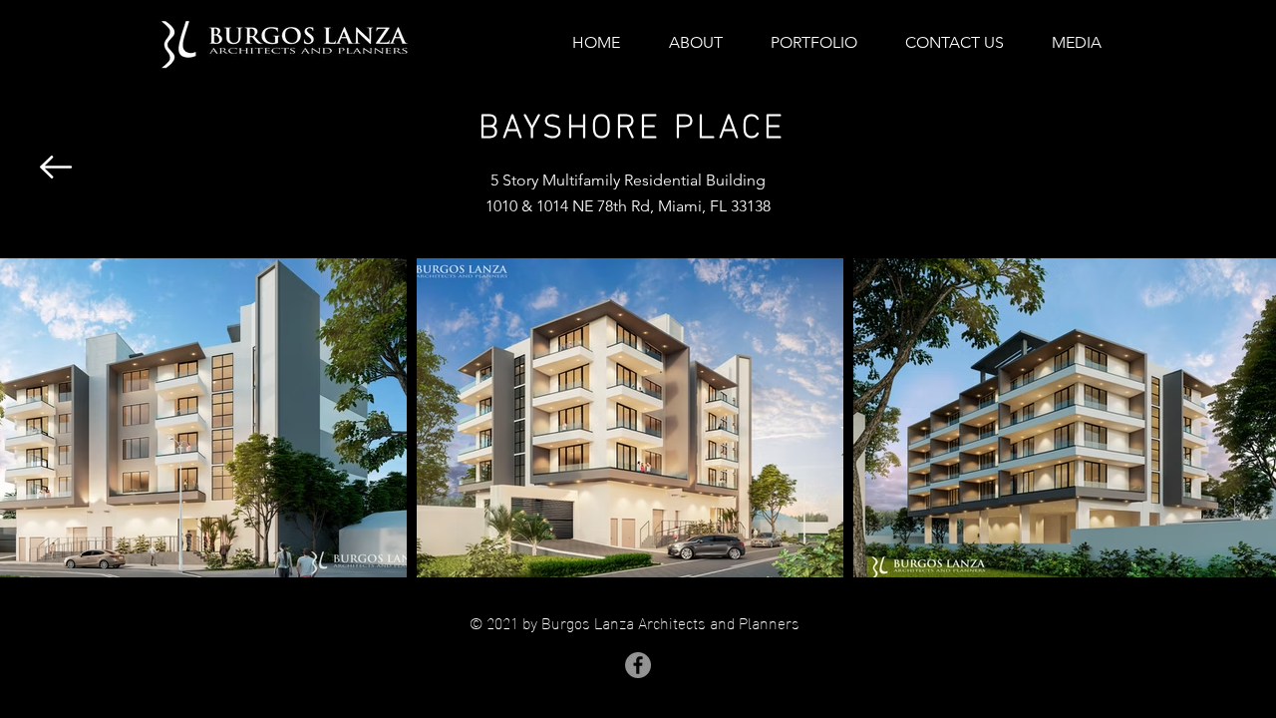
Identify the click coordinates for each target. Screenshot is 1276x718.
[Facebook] (638, 665)
